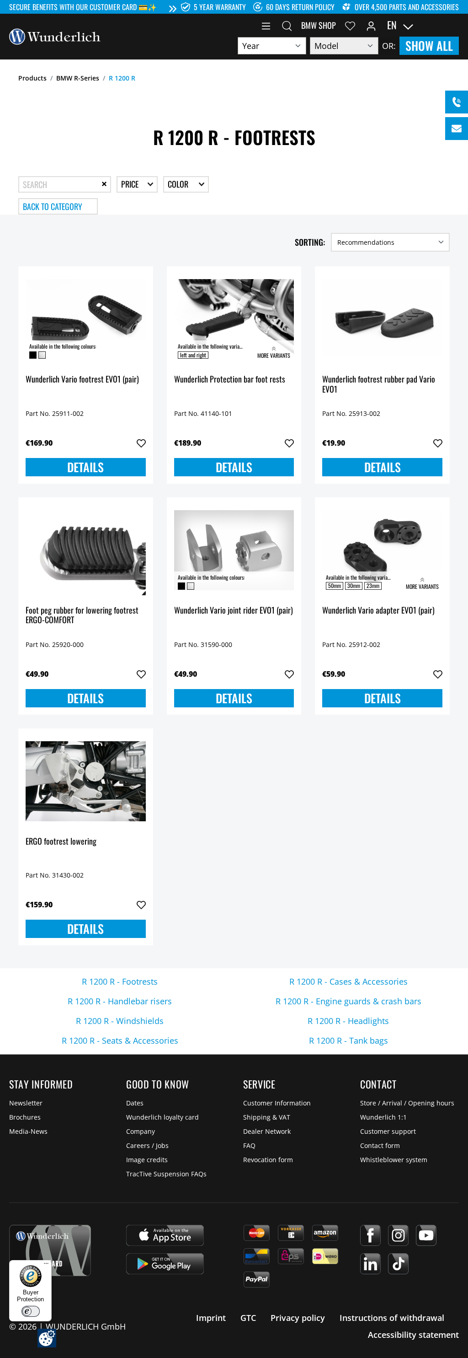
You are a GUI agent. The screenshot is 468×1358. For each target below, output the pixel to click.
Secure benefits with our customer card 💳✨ (83, 6)
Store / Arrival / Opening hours (407, 1103)
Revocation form (268, 1159)
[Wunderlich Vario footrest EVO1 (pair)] (86, 319)
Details (85, 467)
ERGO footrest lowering (61, 841)
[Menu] (266, 25)
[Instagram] (398, 1235)
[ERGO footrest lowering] (86, 781)
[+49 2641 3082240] (456, 102)
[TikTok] (398, 1263)
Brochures (25, 1117)
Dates (135, 1103)
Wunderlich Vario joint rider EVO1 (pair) (233, 610)
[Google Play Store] (165, 1263)
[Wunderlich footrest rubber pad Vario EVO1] (382, 319)
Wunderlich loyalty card (162, 1117)
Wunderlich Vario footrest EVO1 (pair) (82, 379)
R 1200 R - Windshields (120, 1020)
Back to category (52, 206)
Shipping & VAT (266, 1117)
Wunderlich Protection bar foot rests (229, 379)
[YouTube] (426, 1235)
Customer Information (277, 1103)
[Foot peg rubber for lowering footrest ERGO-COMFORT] (86, 550)
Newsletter (26, 1103)
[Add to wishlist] (141, 443)
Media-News (28, 1131)
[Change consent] (47, 1338)
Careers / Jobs (147, 1145)
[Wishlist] (350, 25)
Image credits (147, 1159)
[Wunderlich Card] (50, 1250)
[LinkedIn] (370, 1263)
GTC (248, 1317)
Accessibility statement (413, 1334)
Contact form (380, 1145)
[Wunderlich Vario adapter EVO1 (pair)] (382, 550)
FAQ (249, 1145)
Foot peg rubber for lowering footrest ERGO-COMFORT (82, 615)
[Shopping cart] (453, 25)
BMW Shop (318, 25)
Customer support (388, 1131)
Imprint (211, 1317)
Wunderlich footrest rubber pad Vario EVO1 (378, 384)
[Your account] (371, 25)
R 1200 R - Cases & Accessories (348, 981)
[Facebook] (370, 1235)
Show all (429, 45)
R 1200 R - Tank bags (348, 1040)
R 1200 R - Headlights (348, 1020)
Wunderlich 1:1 (383, 1117)
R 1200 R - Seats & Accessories (120, 1040)
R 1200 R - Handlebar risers (120, 1001)
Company (140, 1131)
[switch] (30, 1311)
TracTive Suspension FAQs (166, 1173)
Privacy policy (298, 1317)
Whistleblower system (393, 1159)
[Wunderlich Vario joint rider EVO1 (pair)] (234, 550)
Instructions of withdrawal (392, 1317)
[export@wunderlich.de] (456, 128)
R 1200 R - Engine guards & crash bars (348, 1001)
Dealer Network (267, 1131)
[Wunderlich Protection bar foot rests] (234, 319)
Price (130, 184)
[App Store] (165, 1235)
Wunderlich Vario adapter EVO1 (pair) (378, 610)
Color (179, 184)
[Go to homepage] (55, 35)
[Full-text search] (287, 25)
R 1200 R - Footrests (120, 981)
